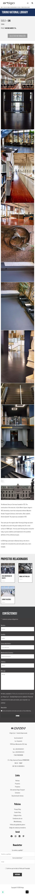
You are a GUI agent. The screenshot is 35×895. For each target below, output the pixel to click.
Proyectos (17, 784)
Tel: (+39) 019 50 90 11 (18, 749)
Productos (17, 787)
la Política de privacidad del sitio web (20, 694)
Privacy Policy (17, 809)
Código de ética (17, 815)
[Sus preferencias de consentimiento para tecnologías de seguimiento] (2, 892)
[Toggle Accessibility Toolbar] (27, 892)
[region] (17, 14)
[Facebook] (11, 837)
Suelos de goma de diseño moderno (10, 7)
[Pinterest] (23, 837)
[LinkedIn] (19, 837)
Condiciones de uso (17, 818)
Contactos (17, 793)
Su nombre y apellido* (17, 850)
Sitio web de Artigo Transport (17, 790)
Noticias (18, 781)
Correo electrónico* (18, 858)
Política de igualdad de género (17, 825)
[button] (32, 3)
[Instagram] (15, 837)
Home (2, 7)
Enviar (17, 716)
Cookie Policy (17, 812)
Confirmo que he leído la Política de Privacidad (18, 868)
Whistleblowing (17, 821)
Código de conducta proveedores (17, 828)
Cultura (18, 7)
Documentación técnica (17, 796)
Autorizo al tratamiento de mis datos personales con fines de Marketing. (16, 711)
